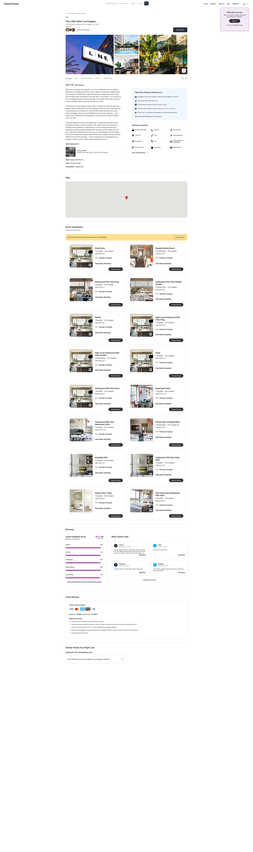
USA (67, 13)
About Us (221, 4)
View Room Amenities (103, 263)
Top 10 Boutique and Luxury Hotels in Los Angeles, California (88, 659)
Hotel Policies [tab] (108, 78)
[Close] (246, 10)
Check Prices (180, 237)
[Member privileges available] (67, 17)
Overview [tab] (69, 78)
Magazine (213, 4)
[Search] (146, 3)
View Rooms (180, 30)
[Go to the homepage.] (11, 4)
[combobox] (112, 3)
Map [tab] (76, 78)
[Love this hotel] (186, 78)
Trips (228, 4)
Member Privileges (105, 258)
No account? (235, 25)
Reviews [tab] (97, 78)
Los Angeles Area (80, 13)
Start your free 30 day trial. (143, 116)
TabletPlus (235, 4)
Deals (206, 4)
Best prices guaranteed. (73, 230)
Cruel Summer (81, 150)
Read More (142, 555)
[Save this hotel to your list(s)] (182, 78)
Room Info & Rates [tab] (86, 78)
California (72, 13)
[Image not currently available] (81, 256)
